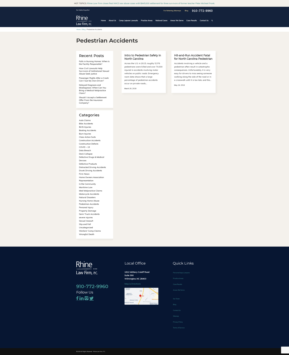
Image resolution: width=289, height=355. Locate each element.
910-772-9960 (202, 10)
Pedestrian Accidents (89, 204)
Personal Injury (86, 207)
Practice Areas (178, 278)
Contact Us (177, 310)
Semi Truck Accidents (89, 214)
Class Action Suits (87, 137)
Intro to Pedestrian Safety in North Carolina (142, 57)
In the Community (87, 184)
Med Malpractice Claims (90, 190)
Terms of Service (179, 328)
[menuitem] (103, 20)
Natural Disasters (87, 197)
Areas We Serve (179, 290)
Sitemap (176, 316)
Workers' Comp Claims (90, 231)
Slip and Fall (85, 224)
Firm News (84, 174)
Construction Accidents (89, 140)
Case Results (177, 284)
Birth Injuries (85, 127)
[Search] (211, 20)
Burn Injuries (85, 133)
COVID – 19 (84, 147)
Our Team (176, 299)
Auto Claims (85, 120)
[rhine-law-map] (141, 296)
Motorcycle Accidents (89, 194)
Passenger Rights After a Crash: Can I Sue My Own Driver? (94, 79)
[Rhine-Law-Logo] (84, 20)
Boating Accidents (87, 130)
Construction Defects (88, 143)
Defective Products (88, 164)
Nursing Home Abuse (89, 200)
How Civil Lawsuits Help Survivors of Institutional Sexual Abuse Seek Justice (94, 71)
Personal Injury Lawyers (181, 273)
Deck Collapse (85, 154)
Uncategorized (86, 227)
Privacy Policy (178, 322)
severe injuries (86, 217)
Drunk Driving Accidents (90, 170)
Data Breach (85, 150)
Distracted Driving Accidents (92, 167)
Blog (186, 11)
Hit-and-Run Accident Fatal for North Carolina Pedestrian (193, 57)
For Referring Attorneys (172, 11)
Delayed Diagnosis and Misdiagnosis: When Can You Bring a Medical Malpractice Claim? (92, 89)
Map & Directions (133, 283)
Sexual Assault (86, 221)
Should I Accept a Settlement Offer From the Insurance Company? (92, 100)
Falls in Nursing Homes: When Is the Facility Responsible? (94, 62)
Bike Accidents (86, 123)
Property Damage (87, 210)
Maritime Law (85, 187)
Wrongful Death (86, 234)
